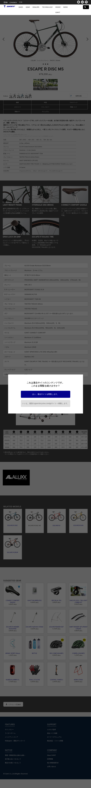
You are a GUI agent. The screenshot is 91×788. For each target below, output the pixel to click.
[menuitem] (6, 2)
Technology (47, 7)
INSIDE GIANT (57, 9)
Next (87, 39)
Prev (3, 39)
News (65, 7)
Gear (28, 7)
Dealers (36, 7)
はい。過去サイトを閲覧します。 (45, 394)
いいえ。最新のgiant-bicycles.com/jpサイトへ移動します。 (45, 403)
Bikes (21, 7)
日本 (20, 2)
